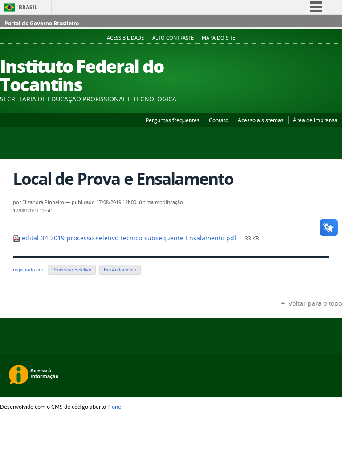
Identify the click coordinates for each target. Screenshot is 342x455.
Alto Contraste (173, 38)
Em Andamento (120, 269)
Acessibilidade (125, 38)
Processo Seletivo (71, 269)
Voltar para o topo (315, 303)
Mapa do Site (218, 38)
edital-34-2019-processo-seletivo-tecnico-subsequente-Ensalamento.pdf (129, 238)
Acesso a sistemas (261, 120)
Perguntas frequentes (173, 120)
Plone (114, 406)
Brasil (28, 7)
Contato (218, 120)
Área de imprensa (315, 120)
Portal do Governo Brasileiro (41, 23)
